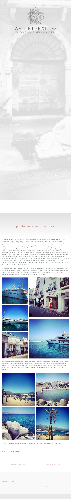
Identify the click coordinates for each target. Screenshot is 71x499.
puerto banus (62, 486)
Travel (12, 481)
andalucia (50, 486)
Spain (8, 481)
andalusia (55, 486)
